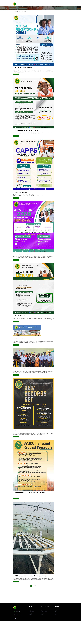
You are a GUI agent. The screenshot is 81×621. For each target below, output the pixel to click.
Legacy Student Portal (44, 611)
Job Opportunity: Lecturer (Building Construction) (26, 130)
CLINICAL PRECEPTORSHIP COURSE (23, 67)
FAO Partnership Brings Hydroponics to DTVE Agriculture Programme (31, 575)
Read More (16, 74)
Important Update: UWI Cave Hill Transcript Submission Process (30, 492)
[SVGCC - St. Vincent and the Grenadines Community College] (16, 4)
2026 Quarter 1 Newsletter (21, 339)
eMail (42, 614)
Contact (30, 614)
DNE (55, 611)
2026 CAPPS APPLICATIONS (21, 192)
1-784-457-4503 (17, 611)
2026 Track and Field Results (21, 430)
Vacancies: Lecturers (20, 315)
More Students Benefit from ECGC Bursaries (25, 369)
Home (14, 11)
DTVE (56, 614)
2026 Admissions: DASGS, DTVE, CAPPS (24, 254)
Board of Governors (32, 611)
